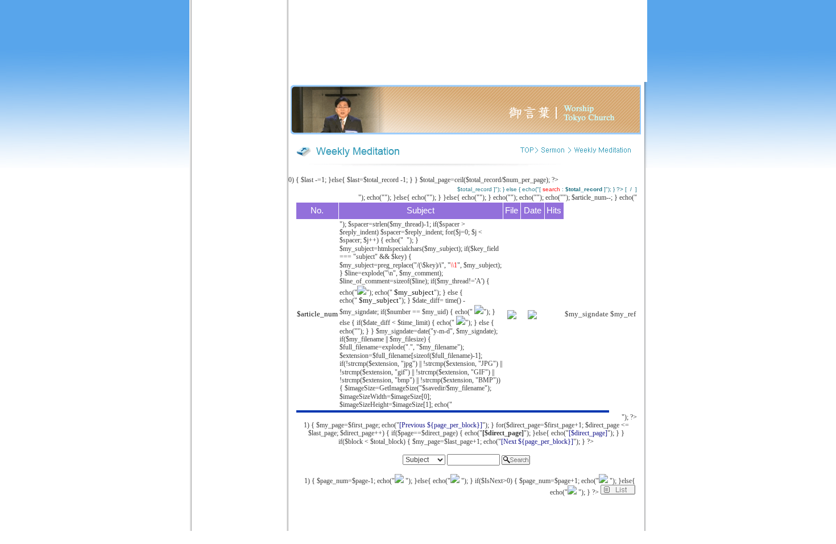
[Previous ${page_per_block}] (440, 425)
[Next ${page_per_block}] (537, 442)
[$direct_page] (588, 433)
